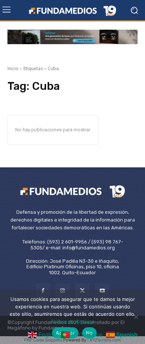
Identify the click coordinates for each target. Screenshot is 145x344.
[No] (135, 317)
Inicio (13, 68)
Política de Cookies (72, 321)
